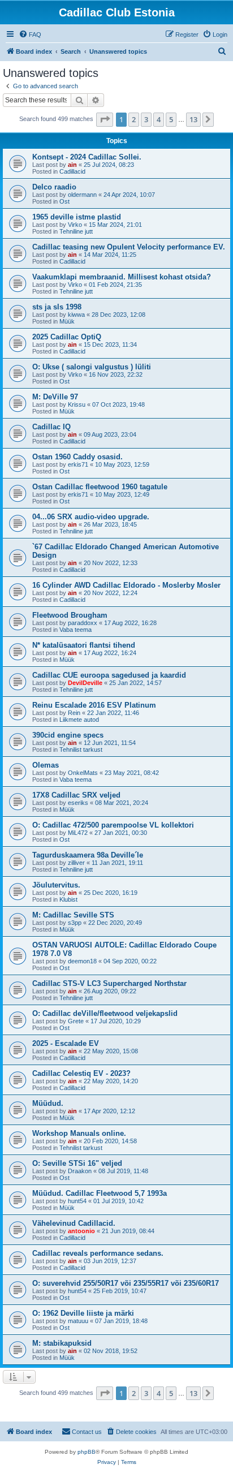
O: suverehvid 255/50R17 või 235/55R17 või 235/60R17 (125, 1283)
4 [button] (159, 119)
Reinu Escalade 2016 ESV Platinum (94, 705)
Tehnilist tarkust (80, 749)
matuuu (78, 1320)
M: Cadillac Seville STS (73, 915)
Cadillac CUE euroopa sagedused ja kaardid (109, 675)
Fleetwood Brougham (69, 615)
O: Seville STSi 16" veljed (77, 1163)
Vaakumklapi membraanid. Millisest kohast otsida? (121, 277)
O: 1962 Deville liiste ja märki (83, 1313)
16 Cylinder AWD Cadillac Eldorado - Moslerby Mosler (126, 585)
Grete (76, 1021)
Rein (74, 712)
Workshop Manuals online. (79, 1133)
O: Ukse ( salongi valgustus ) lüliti (91, 367)
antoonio (81, 1231)
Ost (64, 201)
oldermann (82, 194)
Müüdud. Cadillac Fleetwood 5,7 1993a (99, 1193)
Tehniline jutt (76, 231)
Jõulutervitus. (56, 885)
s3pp (74, 922)
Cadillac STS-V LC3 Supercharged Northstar (109, 983)
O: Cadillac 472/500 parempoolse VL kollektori (113, 825)
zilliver (76, 862)
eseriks (78, 802)
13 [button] (193, 119)
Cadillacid (72, 171)
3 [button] (146, 119)
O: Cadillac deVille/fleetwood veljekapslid (105, 1013)
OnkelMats (83, 772)
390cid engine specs (67, 735)
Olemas (45, 765)
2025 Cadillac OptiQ (66, 337)
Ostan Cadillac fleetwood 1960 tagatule (99, 487)
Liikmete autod (79, 719)
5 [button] (171, 119)
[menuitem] (30, 34)
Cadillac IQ (51, 427)
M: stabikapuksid (62, 1343)
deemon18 (82, 961)
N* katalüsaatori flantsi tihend (83, 645)
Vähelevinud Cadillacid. (73, 1223)
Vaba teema (75, 629)
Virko (75, 224)
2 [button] (134, 119)
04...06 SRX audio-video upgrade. (90, 516)
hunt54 (77, 1201)
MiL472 (78, 832)
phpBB (86, 1452)
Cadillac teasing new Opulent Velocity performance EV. (128, 247)
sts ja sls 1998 (56, 307)
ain (72, 164)
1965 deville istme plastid (76, 217)
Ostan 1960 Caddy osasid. (77, 457)
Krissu (76, 404)
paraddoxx (82, 622)
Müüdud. (47, 1103)
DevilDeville (85, 682)
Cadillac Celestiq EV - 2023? (81, 1073)
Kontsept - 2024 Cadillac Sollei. (86, 157)
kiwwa (76, 314)
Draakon (80, 1171)
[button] (104, 119)
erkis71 (78, 464)
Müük (67, 321)
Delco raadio (54, 187)
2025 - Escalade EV (65, 1043)
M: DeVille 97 (55, 397)
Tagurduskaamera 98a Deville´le (87, 855)
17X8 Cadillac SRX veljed (76, 795)
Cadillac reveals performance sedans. (97, 1253)
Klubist (68, 899)
